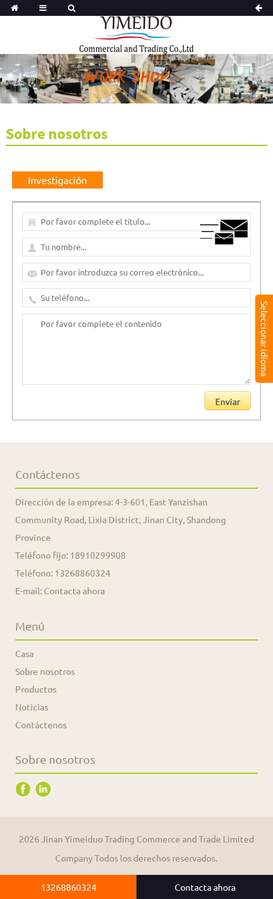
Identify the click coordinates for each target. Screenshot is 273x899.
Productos (36, 689)
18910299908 (98, 555)
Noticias (31, 706)
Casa (24, 653)
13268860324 (82, 572)
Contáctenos (41, 724)
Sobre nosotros (45, 671)
